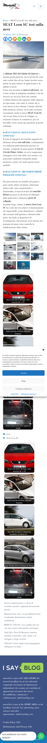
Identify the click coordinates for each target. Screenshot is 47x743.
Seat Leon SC (13, 437)
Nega (24, 381)
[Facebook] (5, 39)
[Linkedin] (24, 39)
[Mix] (15, 39)
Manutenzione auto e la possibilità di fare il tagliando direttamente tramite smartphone (22, 617)
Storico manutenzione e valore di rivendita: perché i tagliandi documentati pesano (22, 606)
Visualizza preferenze (23, 388)
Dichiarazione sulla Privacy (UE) (17, 726)
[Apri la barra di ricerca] (34, 6)
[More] (29, 39)
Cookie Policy (14, 394)
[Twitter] (10, 39)
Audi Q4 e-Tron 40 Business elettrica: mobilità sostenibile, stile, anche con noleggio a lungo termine (20, 635)
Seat (8, 434)
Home (5, 20)
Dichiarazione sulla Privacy (29, 394)
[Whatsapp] (19, 39)
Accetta (23, 373)
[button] (43, 350)
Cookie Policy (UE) (11, 722)
